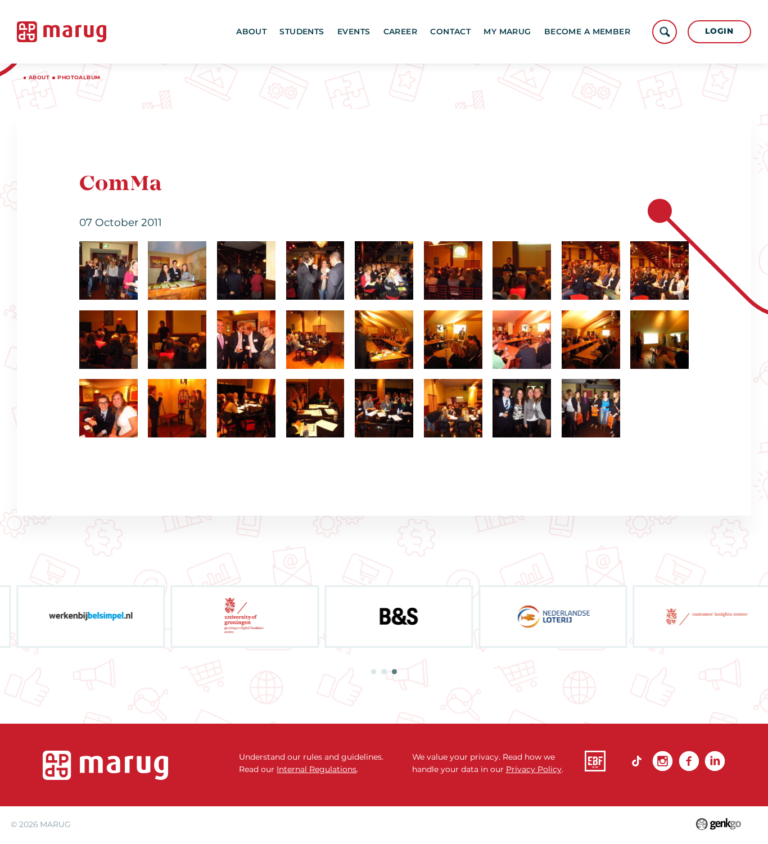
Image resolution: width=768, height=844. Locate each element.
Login (719, 30)
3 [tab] (394, 671)
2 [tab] (383, 671)
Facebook (689, 761)
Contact (450, 31)
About (251, 31)
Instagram (662, 761)
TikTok (636, 761)
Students (301, 31)
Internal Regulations (316, 769)
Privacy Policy (534, 769)
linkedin (714, 761)
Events (354, 31)
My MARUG (507, 31)
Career (400, 31)
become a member (587, 31)
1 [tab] (373, 671)
